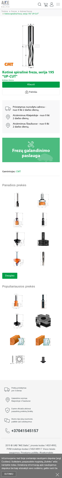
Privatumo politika (29, 452)
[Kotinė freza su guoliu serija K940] (17, 238)
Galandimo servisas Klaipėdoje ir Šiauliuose (21, 399)
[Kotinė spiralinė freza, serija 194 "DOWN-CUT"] (43, 258)
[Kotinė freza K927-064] (17, 320)
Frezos (14, 11)
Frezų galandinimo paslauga (31, 153)
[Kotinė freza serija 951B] (17, 219)
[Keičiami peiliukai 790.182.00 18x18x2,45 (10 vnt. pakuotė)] (17, 359)
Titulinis (4, 11)
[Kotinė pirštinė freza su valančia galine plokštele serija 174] (17, 199)
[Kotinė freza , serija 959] (17, 258)
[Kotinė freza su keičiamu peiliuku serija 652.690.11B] (43, 301)
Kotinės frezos (26, 11)
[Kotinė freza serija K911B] (43, 219)
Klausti (31, 84)
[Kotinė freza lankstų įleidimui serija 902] (17, 301)
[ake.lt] (5, 4)
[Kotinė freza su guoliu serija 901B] (43, 199)
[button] (45, 4)
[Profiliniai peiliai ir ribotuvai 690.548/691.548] (17, 340)
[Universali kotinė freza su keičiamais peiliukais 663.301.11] (43, 238)
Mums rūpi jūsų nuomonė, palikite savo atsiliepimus (22, 420)
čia (55, 468)
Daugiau (9, 275)
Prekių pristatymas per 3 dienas (18, 389)
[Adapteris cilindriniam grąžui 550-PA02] (43, 359)
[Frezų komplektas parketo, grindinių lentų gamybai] (43, 320)
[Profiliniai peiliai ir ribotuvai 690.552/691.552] (43, 340)
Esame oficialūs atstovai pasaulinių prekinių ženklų (22, 410)
